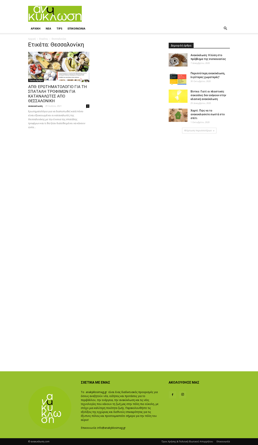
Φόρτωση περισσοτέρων (198, 130)
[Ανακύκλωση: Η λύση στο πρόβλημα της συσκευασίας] (178, 60)
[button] (225, 29)
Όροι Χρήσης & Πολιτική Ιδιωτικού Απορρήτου (187, 441)
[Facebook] (172, 395)
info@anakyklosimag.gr (111, 428)
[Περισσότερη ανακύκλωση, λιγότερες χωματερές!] (178, 78)
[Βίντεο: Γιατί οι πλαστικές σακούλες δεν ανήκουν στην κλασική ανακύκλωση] (178, 96)
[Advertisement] (156, 13)
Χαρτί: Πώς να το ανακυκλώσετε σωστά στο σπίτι (208, 114)
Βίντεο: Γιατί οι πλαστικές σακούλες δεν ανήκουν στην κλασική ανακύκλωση (208, 95)
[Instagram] (182, 395)
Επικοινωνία (223, 441)
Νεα (48, 28)
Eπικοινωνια (76, 28)
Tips (59, 28)
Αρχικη (35, 28)
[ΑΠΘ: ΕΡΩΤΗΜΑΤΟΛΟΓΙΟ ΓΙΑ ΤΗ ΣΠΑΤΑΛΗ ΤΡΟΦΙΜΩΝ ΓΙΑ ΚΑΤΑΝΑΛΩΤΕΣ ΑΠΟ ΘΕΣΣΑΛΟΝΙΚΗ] (58, 67)
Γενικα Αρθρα (36, 80)
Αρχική (32, 38)
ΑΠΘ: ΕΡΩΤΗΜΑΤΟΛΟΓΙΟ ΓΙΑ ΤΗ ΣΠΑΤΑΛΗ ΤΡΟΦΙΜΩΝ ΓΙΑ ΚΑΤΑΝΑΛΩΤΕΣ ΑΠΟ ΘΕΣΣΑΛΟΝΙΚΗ (57, 93)
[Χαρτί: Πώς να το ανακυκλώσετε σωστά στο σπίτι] (178, 115)
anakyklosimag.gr (96, 392)
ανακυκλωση (35, 105)
